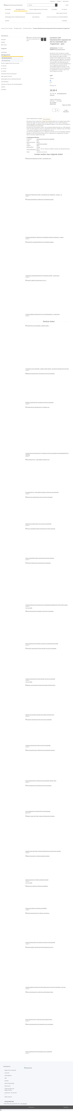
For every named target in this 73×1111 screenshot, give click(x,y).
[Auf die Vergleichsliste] (42, 39)
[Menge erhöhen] (56, 113)
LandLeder (3, 89)
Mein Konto (65, 1)
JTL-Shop (70, 1107)
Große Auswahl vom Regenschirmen (9, 1089)
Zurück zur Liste (4, 28)
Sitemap (6, 1080)
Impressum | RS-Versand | (11, 1093)
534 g (38, 145)
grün (51, 82)
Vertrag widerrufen (9, 1101)
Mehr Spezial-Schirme (6, 76)
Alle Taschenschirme (60, 49)
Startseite (52, 1)
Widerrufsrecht (8, 1097)
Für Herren (3, 68)
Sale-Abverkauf (4, 81)
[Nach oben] (0, 1110)
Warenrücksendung (9, 1083)
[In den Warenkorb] (28, 36)
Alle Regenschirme (5, 55)
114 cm (38, 147)
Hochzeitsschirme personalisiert (9, 73)
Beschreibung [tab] (46, 119)
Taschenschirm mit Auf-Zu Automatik (45, 139)
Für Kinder (3, 71)
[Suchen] (56, 5)
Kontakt (59, 1)
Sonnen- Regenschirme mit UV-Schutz (10, 63)
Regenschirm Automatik (10, 1070)
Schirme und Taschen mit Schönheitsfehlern (11, 84)
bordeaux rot (53, 85)
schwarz (52, 78)
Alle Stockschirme (6, 60)
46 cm (38, 142)
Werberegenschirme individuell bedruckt (11, 79)
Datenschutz (8, 1086)
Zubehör (3, 87)
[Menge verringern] (51, 110)
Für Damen (3, 66)
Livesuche (7, 1073)
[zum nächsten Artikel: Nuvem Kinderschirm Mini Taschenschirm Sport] (5, 31)
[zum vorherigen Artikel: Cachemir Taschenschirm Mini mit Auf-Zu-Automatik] (2, 31)
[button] (61, 5)
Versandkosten (8, 1075)
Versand (25, 1103)
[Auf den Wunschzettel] (45, 39)
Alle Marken (4, 52)
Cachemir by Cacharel (42, 144)
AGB (6, 1078)
